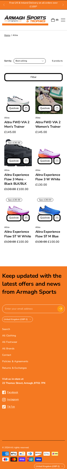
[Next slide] (63, 5)
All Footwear (9, 342)
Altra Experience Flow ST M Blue (47, 234)
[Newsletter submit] (60, 309)
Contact (6, 355)
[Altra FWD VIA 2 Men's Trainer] (18, 100)
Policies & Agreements (15, 361)
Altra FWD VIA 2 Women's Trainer (48, 124)
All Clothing (9, 335)
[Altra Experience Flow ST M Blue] (49, 210)
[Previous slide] (4, 5)
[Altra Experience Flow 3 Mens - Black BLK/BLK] (18, 153)
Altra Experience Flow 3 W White (47, 177)
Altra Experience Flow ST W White (17, 234)
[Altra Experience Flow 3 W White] (49, 153)
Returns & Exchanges (14, 368)
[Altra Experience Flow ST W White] (18, 210)
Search (6, 329)
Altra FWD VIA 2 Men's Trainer (16, 124)
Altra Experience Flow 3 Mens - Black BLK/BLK (16, 179)
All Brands (8, 348)
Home (7, 35)
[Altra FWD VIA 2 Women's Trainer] (49, 100)
